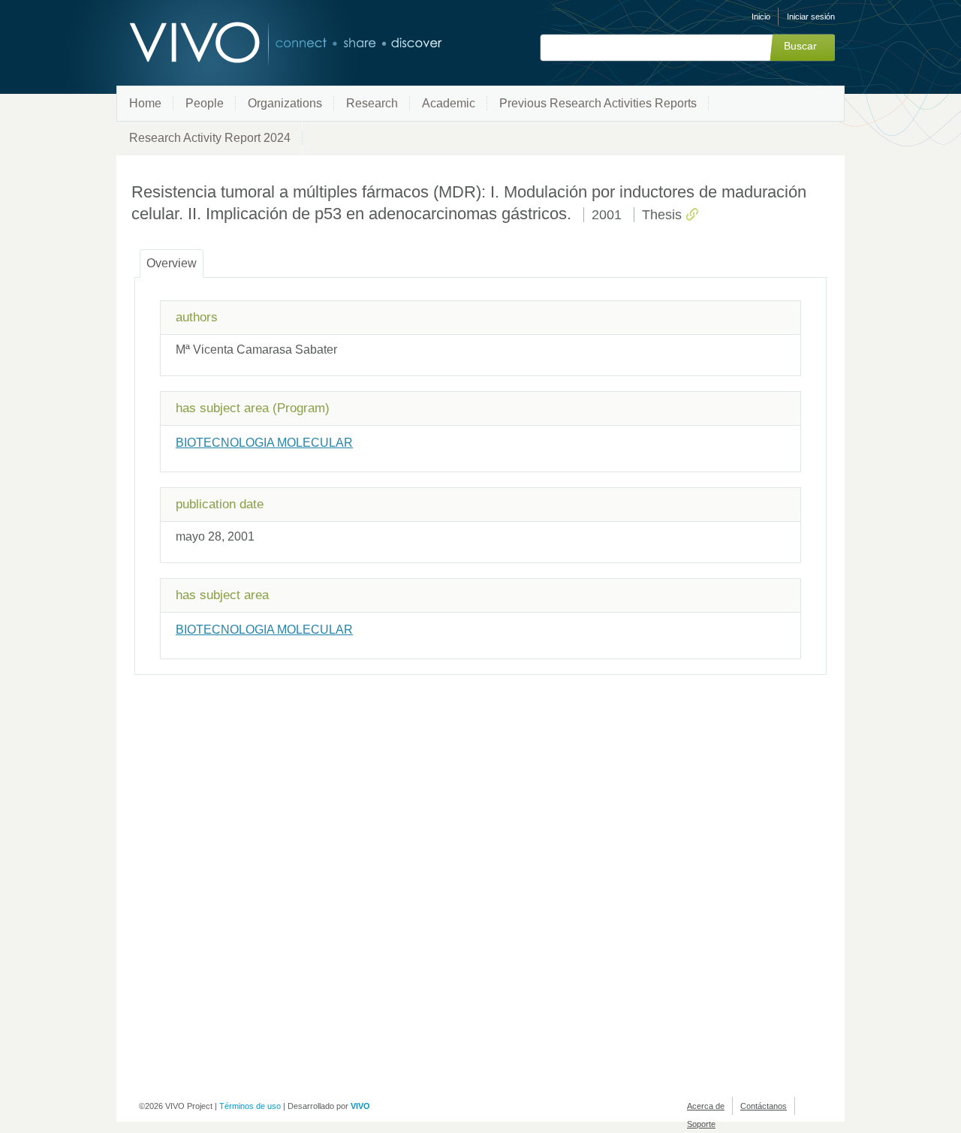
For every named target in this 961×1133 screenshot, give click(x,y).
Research (372, 103)
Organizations (285, 103)
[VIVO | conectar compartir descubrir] (261, 43)
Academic (448, 103)
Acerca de (706, 1105)
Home (145, 103)
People (204, 103)
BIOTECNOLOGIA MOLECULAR (264, 442)
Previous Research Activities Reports (598, 103)
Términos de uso (250, 1105)
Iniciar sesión (811, 16)
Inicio (761, 16)
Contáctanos (763, 1105)
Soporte (701, 1123)
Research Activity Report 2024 (210, 137)
